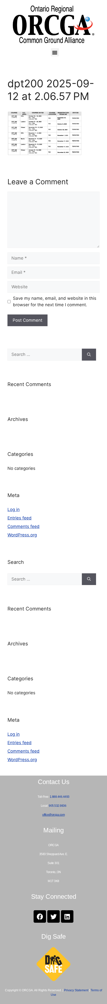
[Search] (89, 355)
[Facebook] (40, 916)
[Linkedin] (67, 916)
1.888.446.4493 (59, 797)
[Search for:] (44, 355)
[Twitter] (53, 916)
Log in (13, 509)
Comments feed (23, 526)
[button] (55, 52)
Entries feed (19, 517)
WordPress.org (22, 534)
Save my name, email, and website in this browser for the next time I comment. (54, 301)
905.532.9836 (57, 805)
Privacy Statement (76, 990)
